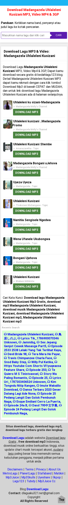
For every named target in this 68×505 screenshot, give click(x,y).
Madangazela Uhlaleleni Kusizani (30, 334)
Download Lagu (13, 438)
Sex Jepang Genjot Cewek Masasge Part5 (30, 344)
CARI (59, 35)
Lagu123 (18, 481)
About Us (54, 469)
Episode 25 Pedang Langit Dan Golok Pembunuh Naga (30, 397)
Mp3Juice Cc (47, 481)
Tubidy (31, 481)
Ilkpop (57, 477)
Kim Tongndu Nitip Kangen (30, 384)
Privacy (41, 469)
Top (61, 499)
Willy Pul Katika (42, 362)
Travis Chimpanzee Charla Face (30, 358)
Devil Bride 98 (17, 354)
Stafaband (45, 473)
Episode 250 (37, 370)
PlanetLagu (27, 473)
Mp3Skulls (28, 477)
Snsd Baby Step (15, 362)
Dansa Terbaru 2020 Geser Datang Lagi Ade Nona (32, 391)
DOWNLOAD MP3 (26, 112)
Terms (29, 469)
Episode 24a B (17, 405)
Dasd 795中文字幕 (44, 405)
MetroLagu (10, 473)
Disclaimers (15, 469)
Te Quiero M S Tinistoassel (29, 372)
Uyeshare (44, 477)
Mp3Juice (12, 477)
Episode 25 (40, 378)
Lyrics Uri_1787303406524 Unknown (32, 380)
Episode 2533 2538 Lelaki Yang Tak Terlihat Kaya (33, 348)
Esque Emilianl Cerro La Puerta (38, 401)
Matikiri (59, 473)
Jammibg (28, 342)
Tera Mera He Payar (46, 354)
